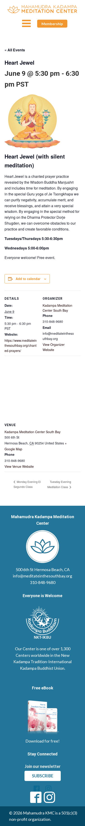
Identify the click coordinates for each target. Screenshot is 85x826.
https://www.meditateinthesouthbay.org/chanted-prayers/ (21, 345)
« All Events (15, 49)
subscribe (42, 775)
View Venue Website (19, 466)
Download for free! (42, 740)
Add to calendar (28, 278)
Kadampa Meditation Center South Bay (33, 432)
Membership (52, 23)
